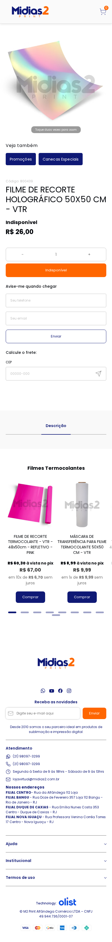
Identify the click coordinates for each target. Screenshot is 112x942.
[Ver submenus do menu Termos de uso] (105, 878)
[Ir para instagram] (69, 691)
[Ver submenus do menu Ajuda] (105, 844)
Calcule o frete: (21, 352)
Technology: (46, 903)
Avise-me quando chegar (31, 286)
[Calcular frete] (98, 373)
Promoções (21, 159)
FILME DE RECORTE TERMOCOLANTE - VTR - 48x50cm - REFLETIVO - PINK (30, 544)
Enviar (56, 336)
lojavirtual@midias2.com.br (36, 779)
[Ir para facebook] (60, 691)
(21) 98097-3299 (26, 756)
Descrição (56, 425)
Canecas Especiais (61, 159)
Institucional (18, 860)
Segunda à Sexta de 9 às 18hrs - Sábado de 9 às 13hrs (58, 771)
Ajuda (11, 843)
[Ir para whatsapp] (43, 691)
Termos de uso (20, 877)
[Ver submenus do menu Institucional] (105, 861)
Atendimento (19, 748)
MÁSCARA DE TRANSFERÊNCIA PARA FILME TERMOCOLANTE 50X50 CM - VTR (82, 544)
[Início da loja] (30, 11)
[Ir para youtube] (52, 691)
